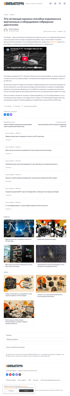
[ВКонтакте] (7, 374)
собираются (53, 42)
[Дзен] (20, 374)
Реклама (35, 380)
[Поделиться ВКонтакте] (5, 114)
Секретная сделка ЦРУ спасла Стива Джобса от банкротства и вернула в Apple (32, 192)
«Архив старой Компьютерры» (15, 347)
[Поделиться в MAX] (11, 114)
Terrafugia (8, 106)
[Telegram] (13, 374)
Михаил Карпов (14, 29)
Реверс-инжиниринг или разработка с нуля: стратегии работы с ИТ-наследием (18, 294)
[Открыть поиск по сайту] (60, 3)
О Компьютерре (11, 380)
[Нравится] (65, 31)
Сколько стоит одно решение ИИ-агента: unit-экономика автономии (49, 295)
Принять (26, 390)
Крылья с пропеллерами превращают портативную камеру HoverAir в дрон (31, 178)
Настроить (11, 390)
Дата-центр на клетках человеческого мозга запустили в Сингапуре (28, 150)
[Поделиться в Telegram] (8, 114)
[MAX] (16, 374)
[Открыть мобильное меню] (64, 3)
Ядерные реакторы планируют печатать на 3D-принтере (25, 136)
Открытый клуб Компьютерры (46, 239)
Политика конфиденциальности (50, 380)
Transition (17, 106)
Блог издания (22, 380)
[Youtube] (10, 374)
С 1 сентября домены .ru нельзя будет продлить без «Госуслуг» (27, 205)
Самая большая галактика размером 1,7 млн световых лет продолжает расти (31, 164)
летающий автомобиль (30, 106)
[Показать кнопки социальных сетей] (50, 3)
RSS (29, 380)
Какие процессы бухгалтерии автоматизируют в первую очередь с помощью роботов (16, 321)
